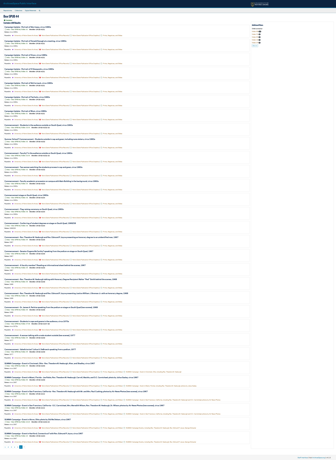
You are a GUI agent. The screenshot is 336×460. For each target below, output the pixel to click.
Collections (18, 10)
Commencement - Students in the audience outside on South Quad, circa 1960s (38, 125)
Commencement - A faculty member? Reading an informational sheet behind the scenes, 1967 (45, 265)
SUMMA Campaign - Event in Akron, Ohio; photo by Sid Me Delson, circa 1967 (37, 419)
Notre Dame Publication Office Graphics (85, 35)
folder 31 (255, 34)
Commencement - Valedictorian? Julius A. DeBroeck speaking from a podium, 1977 (40, 349)
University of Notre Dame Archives (26, 35)
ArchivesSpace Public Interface (19, 3)
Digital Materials (30, 10)
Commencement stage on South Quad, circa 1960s (26, 195)
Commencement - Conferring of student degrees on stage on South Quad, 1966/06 (40, 223)
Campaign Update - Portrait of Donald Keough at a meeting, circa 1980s (35, 41)
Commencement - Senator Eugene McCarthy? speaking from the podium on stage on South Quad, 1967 (48, 251)
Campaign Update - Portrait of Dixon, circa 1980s (25, 55)
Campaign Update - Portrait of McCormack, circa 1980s (28, 83)
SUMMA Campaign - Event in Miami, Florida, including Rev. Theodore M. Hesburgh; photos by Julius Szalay (161, 386)
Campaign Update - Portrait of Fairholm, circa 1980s (27, 97)
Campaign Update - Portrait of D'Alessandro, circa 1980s (29, 69)
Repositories (8, 10)
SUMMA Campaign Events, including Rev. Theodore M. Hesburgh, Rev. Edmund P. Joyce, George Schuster (161, 428)
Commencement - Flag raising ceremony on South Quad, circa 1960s (34, 209)
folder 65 (255, 37)
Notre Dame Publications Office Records (55, 35)
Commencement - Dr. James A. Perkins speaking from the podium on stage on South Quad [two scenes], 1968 (51, 307)
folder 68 (255, 31)
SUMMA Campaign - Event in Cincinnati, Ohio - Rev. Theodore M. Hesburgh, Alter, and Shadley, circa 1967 (49, 363)
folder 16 (255, 40)
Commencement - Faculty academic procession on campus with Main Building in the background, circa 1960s (51, 181)
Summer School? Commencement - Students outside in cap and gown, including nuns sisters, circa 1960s (49, 139)
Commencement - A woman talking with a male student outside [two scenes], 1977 (39, 335)
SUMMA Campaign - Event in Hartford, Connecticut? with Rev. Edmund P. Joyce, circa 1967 (43, 433)
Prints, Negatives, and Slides (112, 35)
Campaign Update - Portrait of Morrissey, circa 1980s (27, 27)
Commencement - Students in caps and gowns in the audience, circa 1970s (36, 321)
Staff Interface (303, 458)
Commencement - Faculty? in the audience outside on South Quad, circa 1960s (38, 153)
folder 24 (255, 43)
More (254, 46)
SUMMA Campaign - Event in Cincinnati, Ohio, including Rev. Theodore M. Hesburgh (153, 372)
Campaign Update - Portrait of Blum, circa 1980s (25, 111)
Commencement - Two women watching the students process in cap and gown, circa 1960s (43, 167)
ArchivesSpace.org (318, 458)
